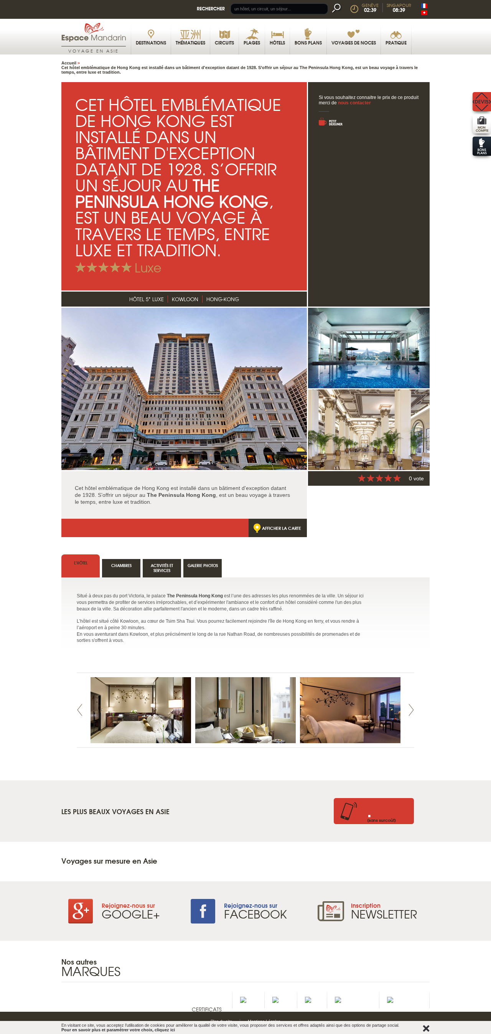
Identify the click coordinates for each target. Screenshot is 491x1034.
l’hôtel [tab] (80, 563)
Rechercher (211, 8)
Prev (79, 710)
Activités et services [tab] (162, 567)
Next (411, 710)
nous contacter (354, 103)
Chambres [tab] (121, 565)
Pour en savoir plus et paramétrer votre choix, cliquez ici (118, 1029)
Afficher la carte (281, 527)
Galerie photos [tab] (203, 565)
